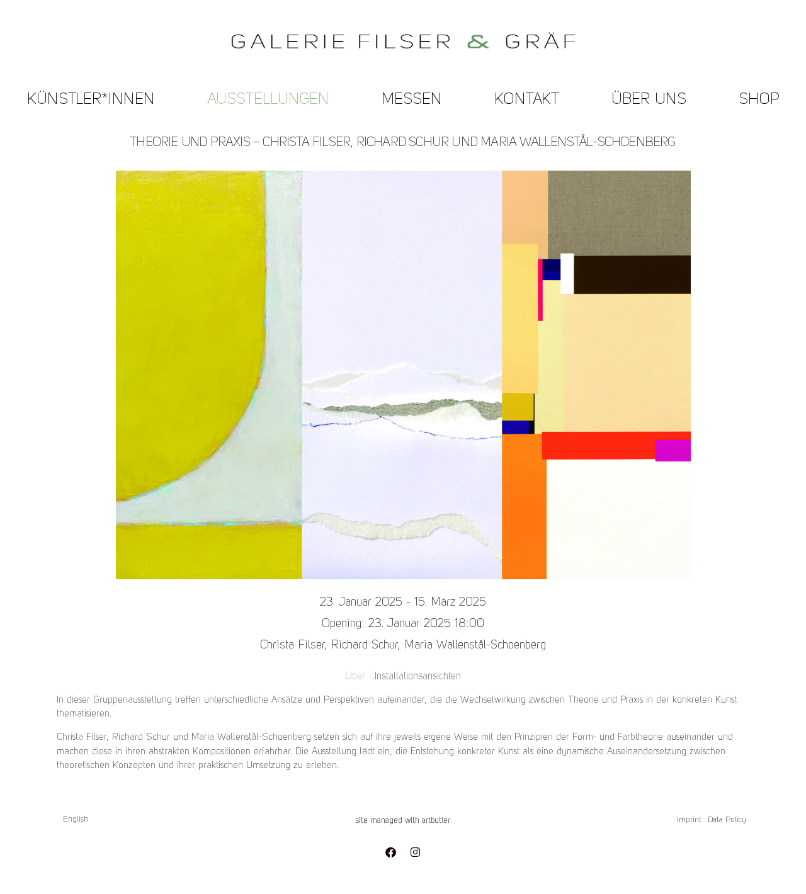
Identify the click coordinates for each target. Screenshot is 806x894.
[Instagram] (415, 852)
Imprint (689, 820)
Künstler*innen (91, 100)
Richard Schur (364, 646)
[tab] (355, 676)
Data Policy (727, 820)
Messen (412, 100)
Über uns (648, 100)
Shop (759, 100)
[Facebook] (390, 852)
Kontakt (526, 100)
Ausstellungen (268, 100)
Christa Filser (292, 646)
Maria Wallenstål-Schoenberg (475, 646)
